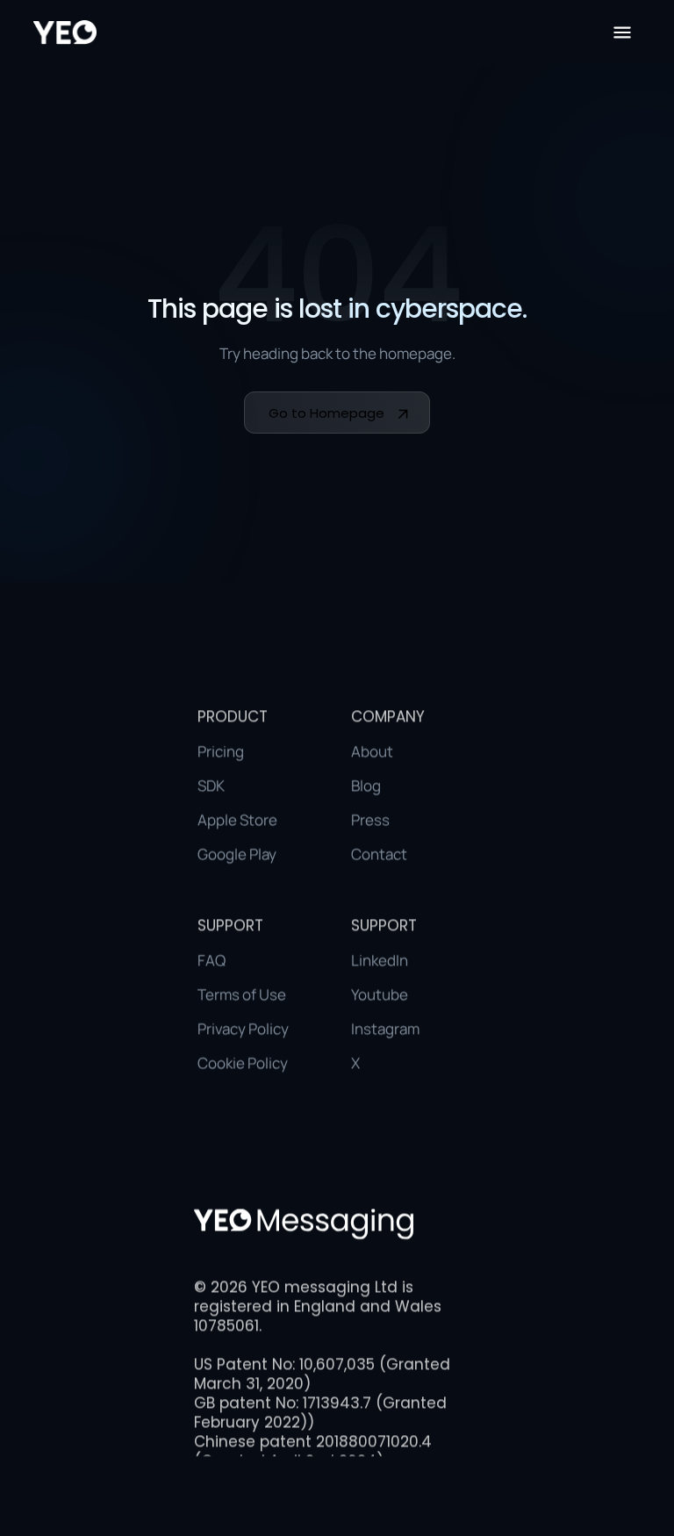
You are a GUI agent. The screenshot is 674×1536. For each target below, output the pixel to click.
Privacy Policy (243, 1028)
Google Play (236, 853)
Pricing (220, 751)
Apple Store (237, 819)
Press (370, 819)
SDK (211, 785)
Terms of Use (241, 994)
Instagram (385, 1028)
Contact (379, 853)
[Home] (64, 32)
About (372, 751)
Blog (366, 785)
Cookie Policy (242, 1062)
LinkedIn (379, 960)
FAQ (211, 960)
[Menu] (622, 32)
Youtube (379, 994)
